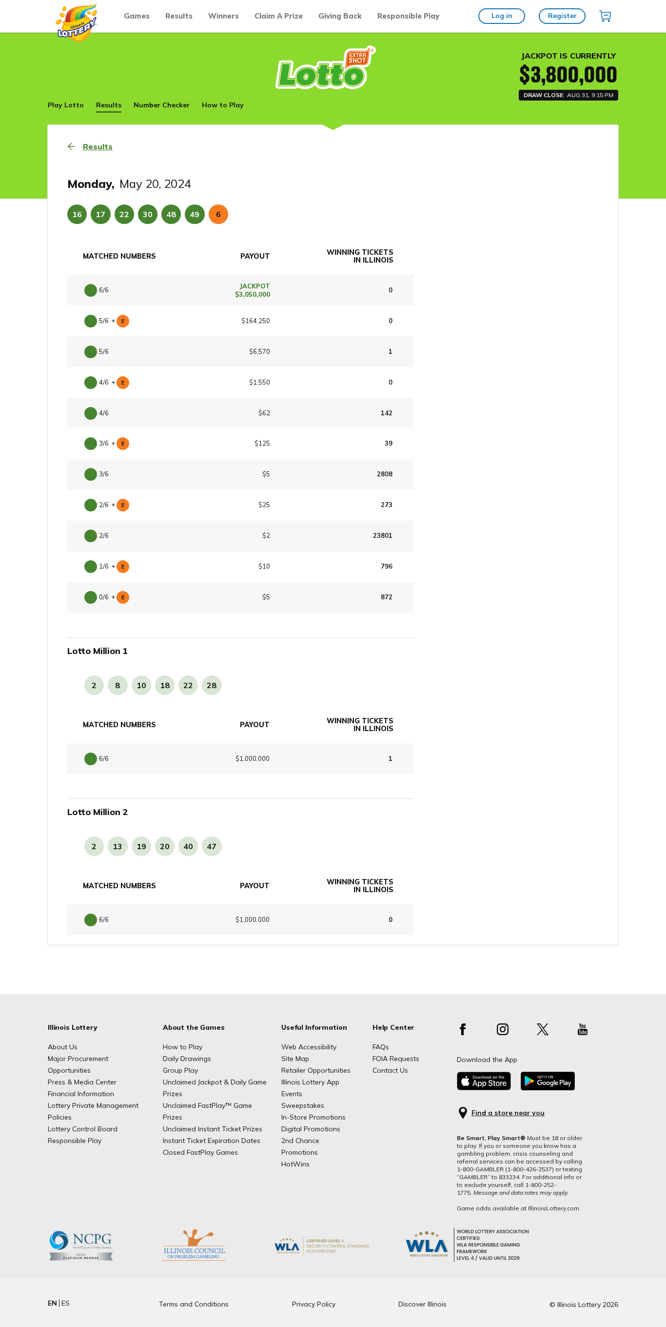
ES (65, 1303)
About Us (63, 1046)
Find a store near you (508, 1113)
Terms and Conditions (194, 1304)
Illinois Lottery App (310, 1082)
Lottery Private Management (93, 1105)
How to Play (223, 105)
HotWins (295, 1164)
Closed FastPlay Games (200, 1152)
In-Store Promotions (313, 1117)
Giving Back (340, 16)
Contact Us (390, 1070)
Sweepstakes (302, 1105)
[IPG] (208, 1260)
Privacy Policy (313, 1304)
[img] (605, 16)
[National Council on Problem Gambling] (96, 1260)
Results (179, 16)
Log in (501, 15)
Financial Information (81, 1093)
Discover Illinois (422, 1304)
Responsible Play (408, 16)
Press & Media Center (82, 1082)
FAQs (380, 1046)
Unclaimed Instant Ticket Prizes (212, 1128)
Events (291, 1093)
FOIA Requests (395, 1058)
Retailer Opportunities (316, 1070)
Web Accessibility (308, 1046)
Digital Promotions (310, 1128)
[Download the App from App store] (484, 1087)
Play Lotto (66, 105)
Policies (60, 1117)
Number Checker (162, 105)
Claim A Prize (279, 16)
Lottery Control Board (83, 1128)
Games (137, 16)
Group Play (180, 1070)
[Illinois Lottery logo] (76, 39)
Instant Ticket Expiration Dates (211, 1140)
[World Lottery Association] (337, 1260)
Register (562, 15)
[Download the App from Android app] (548, 1087)
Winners (223, 16)
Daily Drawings (187, 1058)
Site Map (295, 1058)
